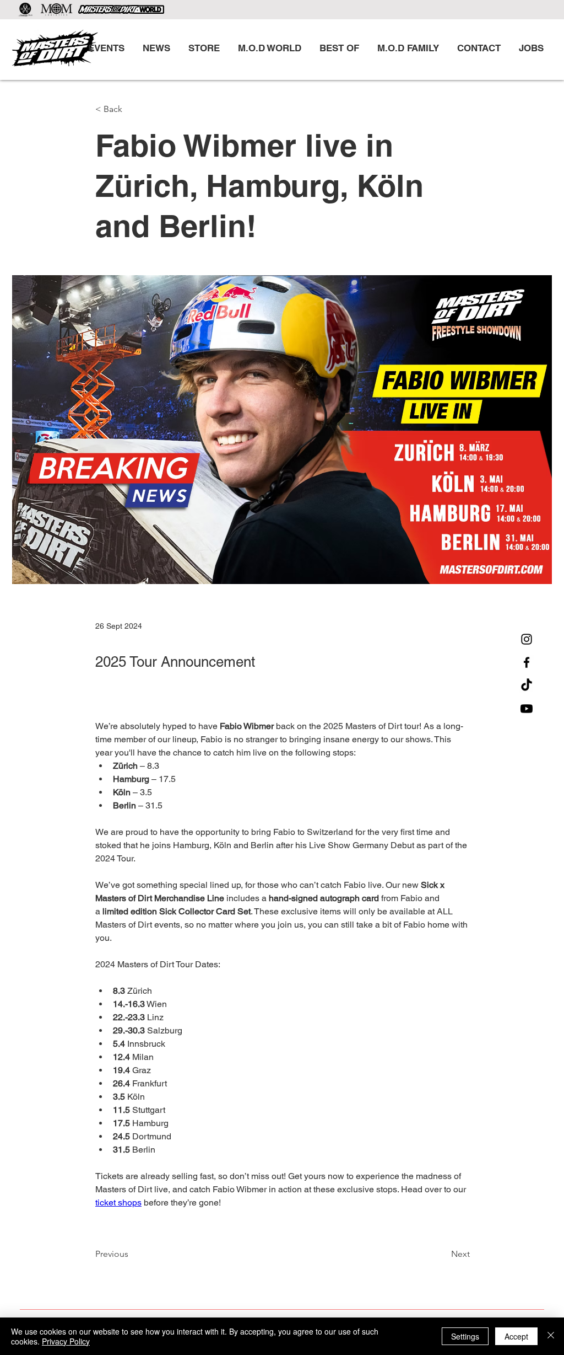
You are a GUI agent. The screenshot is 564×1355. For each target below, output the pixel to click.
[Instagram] (526, 639)
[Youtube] (526, 708)
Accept (516, 1336)
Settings (465, 1336)
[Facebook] (526, 662)
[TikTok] (526, 685)
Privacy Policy (66, 1341)
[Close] (550, 1336)
